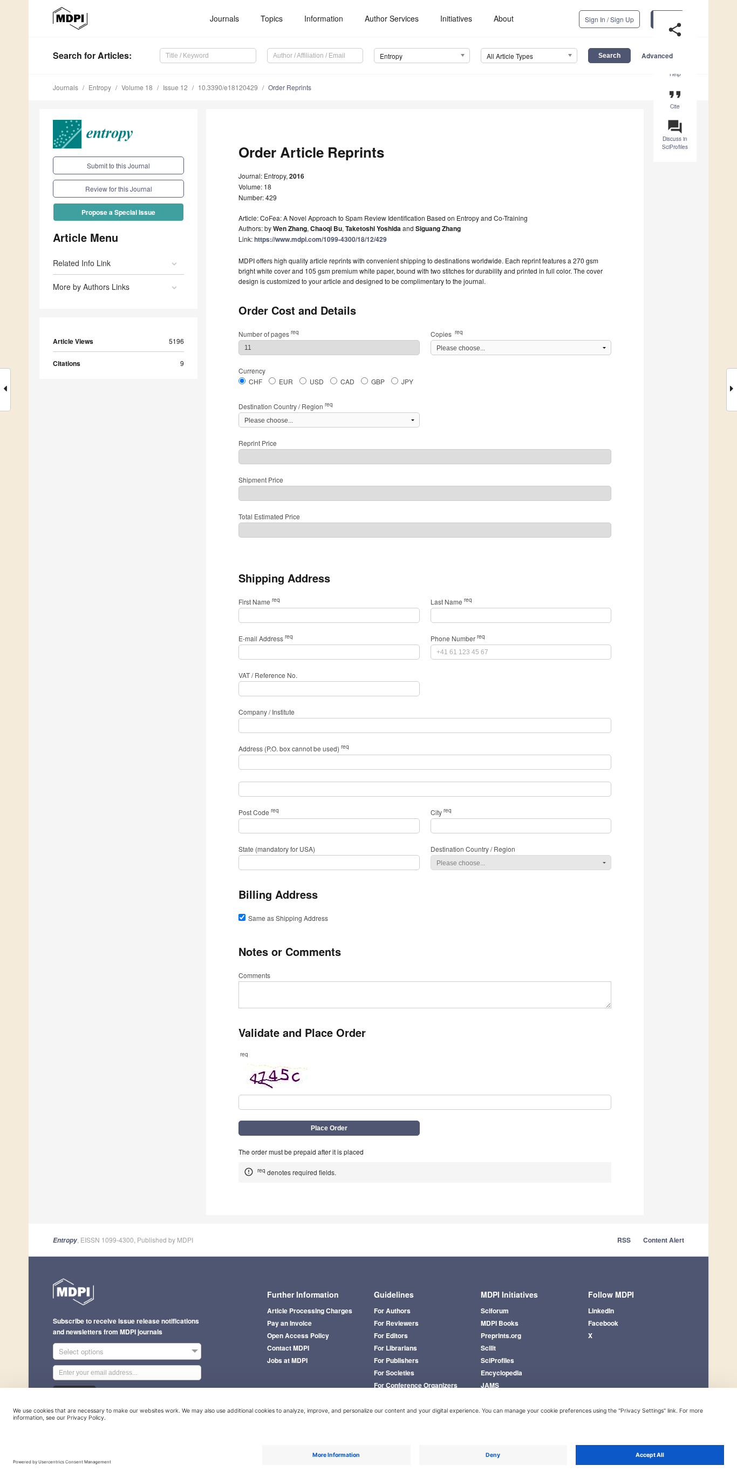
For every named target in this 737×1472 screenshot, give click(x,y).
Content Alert (663, 1240)
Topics (272, 18)
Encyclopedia (501, 1373)
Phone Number (458, 638)
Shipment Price (260, 479)
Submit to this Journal (118, 165)
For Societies (394, 1373)
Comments (254, 975)
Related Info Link (82, 262)
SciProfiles (497, 1360)
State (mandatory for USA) (276, 848)
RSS (624, 1240)
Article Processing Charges (309, 1310)
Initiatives (456, 18)
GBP (378, 381)
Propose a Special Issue (118, 212)
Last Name (451, 601)
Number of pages (268, 333)
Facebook (603, 1323)
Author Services (392, 18)
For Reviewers (396, 1323)
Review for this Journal (118, 188)
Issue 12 (175, 87)
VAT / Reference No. (267, 675)
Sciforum (495, 1310)
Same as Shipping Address (288, 917)
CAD (347, 381)
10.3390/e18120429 (228, 87)
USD (317, 381)
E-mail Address (265, 638)
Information (323, 18)
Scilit (488, 1348)
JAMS (490, 1385)
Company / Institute (266, 711)
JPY (407, 381)
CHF (255, 381)
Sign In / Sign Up (609, 19)
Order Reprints (289, 87)
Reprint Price (257, 442)
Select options (81, 1351)
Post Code (258, 812)
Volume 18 (137, 87)
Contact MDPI (288, 1348)
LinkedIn (601, 1310)
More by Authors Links (91, 286)
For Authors (392, 1310)
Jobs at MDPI (287, 1360)
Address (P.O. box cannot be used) (293, 748)
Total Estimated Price (269, 516)
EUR (286, 381)
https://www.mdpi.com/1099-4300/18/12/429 (320, 239)
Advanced (657, 55)
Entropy (99, 87)
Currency (251, 370)
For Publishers (396, 1360)
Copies (447, 333)
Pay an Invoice (289, 1323)
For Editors (391, 1335)
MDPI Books (499, 1323)
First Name (259, 601)
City (441, 812)
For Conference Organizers (416, 1385)
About (504, 18)
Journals (224, 18)
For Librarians (395, 1348)
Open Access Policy (298, 1335)
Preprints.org (501, 1335)
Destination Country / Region (285, 406)
